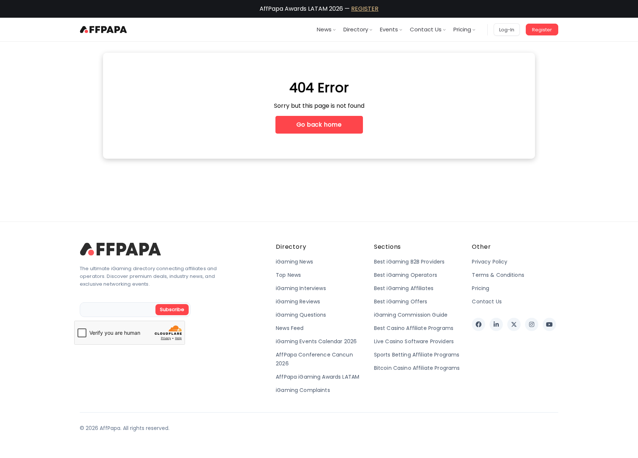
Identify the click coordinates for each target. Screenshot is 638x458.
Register (542, 29)
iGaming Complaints (303, 390)
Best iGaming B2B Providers (409, 261)
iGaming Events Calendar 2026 (316, 341)
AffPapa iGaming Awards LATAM (317, 376)
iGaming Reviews (298, 301)
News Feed (289, 328)
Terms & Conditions (498, 275)
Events (389, 29)
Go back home (319, 124)
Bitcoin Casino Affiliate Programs (417, 368)
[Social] (478, 324)
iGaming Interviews (301, 288)
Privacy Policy (489, 261)
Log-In (506, 29)
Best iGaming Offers (401, 301)
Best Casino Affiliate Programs (413, 328)
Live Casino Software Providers (414, 341)
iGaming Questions (301, 314)
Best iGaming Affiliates (403, 288)
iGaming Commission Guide (410, 314)
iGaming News (294, 261)
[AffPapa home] (103, 30)
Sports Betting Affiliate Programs (417, 354)
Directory (355, 29)
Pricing (462, 29)
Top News (288, 275)
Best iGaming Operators (405, 275)
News (324, 29)
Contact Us (426, 29)
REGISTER (364, 8)
